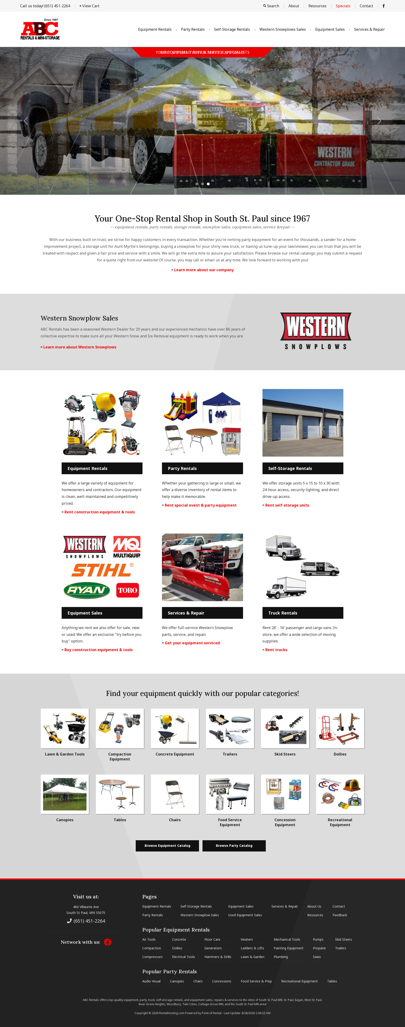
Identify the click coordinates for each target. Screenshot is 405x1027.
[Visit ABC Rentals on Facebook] (383, 5)
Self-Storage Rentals (232, 29)
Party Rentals (193, 29)
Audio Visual (151, 981)
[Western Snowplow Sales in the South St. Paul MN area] (316, 348)
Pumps (318, 939)
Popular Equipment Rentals (176, 929)
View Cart (90, 5)
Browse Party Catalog (234, 845)
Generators (213, 948)
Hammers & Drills (217, 956)
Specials (343, 5)
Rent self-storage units (286, 505)
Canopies (177, 981)
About (294, 5)
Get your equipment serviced (192, 642)
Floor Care (212, 939)
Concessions (221, 981)
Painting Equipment (289, 948)
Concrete (179, 939)
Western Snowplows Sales (282, 29)
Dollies (177, 948)
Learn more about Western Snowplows (79, 347)
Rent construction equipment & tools (99, 512)
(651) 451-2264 (45, 5)
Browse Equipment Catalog (167, 845)
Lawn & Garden (252, 956)
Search (272, 5)
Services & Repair (369, 29)
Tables (332, 981)
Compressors (152, 956)
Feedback (340, 915)
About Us (314, 906)
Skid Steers (343, 939)
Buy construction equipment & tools (98, 649)
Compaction (151, 948)
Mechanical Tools (287, 939)
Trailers (340, 948)
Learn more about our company (203, 269)
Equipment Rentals (155, 29)
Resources (317, 5)
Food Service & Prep (256, 981)
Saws (317, 956)
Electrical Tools (183, 956)
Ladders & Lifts (252, 948)
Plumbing (281, 956)
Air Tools (149, 939)
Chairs (198, 981)
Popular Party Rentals (169, 971)
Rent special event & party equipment (200, 505)
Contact (366, 5)
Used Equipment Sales (245, 915)
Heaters (247, 939)
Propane (319, 948)
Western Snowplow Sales (199, 915)
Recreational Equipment (299, 981)
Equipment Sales (330, 29)
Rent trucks (275, 649)
